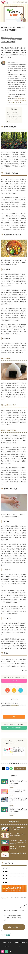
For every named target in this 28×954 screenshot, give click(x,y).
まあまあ (14, 690)
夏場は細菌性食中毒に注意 (14, 116)
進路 (5, 878)
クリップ (16, 2)
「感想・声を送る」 (14, 705)
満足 (7, 690)
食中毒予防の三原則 (13, 119)
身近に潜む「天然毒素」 (14, 114)
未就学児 (4, 39)
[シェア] (10, 951)
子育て (6, 875)
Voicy (9, 96)
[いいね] (2, 951)
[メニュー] (26, 2)
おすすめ (7, 868)
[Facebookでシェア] (7, 768)
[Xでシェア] (3, 768)
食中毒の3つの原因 (12, 112)
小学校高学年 (19, 39)
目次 (12, 109)
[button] (20, 768)
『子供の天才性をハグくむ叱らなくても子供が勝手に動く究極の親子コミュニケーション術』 (17, 100)
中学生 (4, 41)
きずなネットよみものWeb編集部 (21, 942)
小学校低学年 (11, 39)
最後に (9, 121)
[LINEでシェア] (11, 768)
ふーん (20, 690)
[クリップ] (6, 951)
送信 (14, 716)
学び (6, 872)
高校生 (9, 41)
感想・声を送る (13, 927)
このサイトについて (7, 942)
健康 (14, 41)
